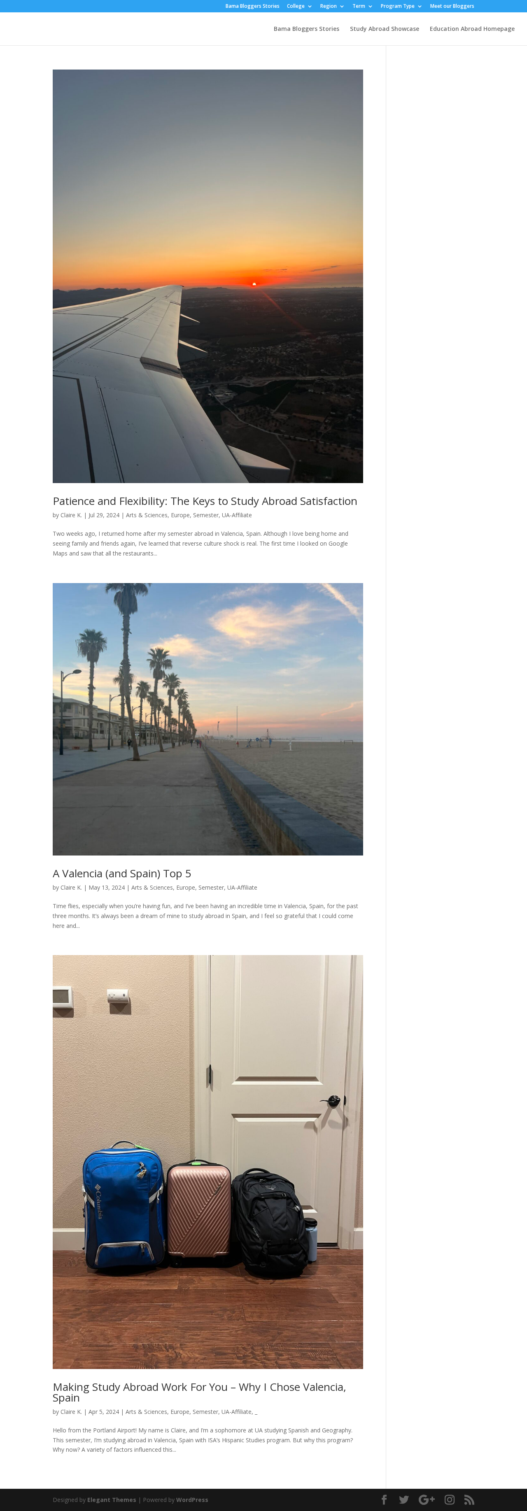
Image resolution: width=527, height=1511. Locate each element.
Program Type (398, 6)
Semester (206, 515)
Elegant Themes (111, 1500)
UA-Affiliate (237, 515)
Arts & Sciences (147, 515)
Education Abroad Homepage (472, 29)
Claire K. (71, 515)
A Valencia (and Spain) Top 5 (122, 873)
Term (358, 6)
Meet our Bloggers (452, 6)
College (296, 6)
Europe (180, 515)
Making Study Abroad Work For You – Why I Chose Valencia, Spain (199, 1392)
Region (328, 6)
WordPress (192, 1500)
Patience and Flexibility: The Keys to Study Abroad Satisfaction (205, 500)
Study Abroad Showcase (384, 29)
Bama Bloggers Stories (253, 6)
